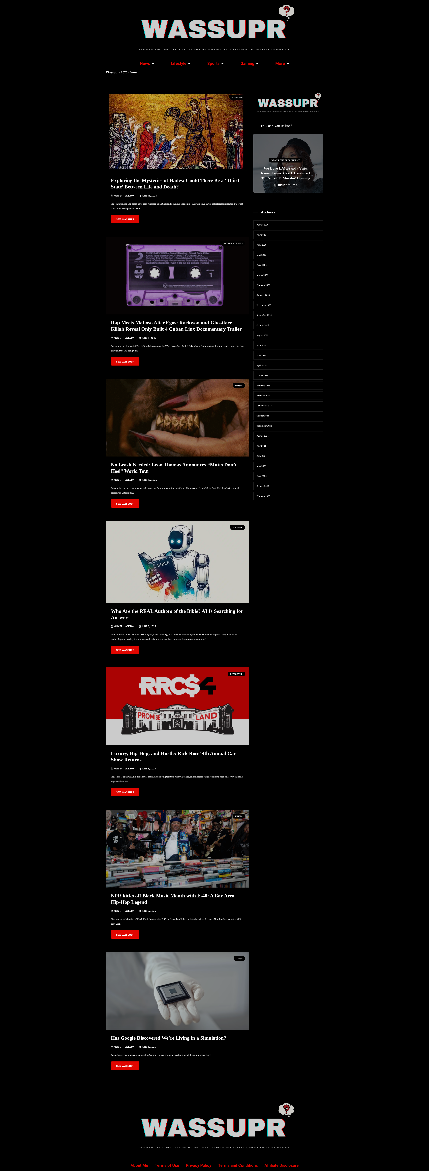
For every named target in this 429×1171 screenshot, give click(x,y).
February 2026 (263, 285)
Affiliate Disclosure (281, 1165)
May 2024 (261, 466)
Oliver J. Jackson (124, 195)
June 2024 (261, 455)
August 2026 (262, 224)
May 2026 (261, 254)
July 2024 (261, 445)
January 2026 (263, 295)
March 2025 (262, 375)
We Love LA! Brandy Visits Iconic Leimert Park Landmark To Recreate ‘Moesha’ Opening (286, 173)
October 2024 (263, 415)
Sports (213, 63)
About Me (139, 1165)
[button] (274, 198)
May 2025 (261, 355)
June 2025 (261, 345)
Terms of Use (167, 1165)
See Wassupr (125, 219)
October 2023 (263, 486)
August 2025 (262, 335)
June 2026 (261, 244)
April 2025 (261, 365)
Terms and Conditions (238, 1165)
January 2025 (263, 395)
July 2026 (261, 234)
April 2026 (262, 265)
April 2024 (262, 476)
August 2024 (262, 435)
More (280, 63)
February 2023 (263, 496)
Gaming (247, 63)
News (145, 63)
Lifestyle (178, 63)
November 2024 (264, 405)
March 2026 (262, 275)
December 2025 (264, 305)
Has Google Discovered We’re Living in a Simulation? (168, 1038)
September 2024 (264, 425)
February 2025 (263, 385)
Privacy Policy (198, 1165)
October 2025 (263, 325)
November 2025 (264, 315)
